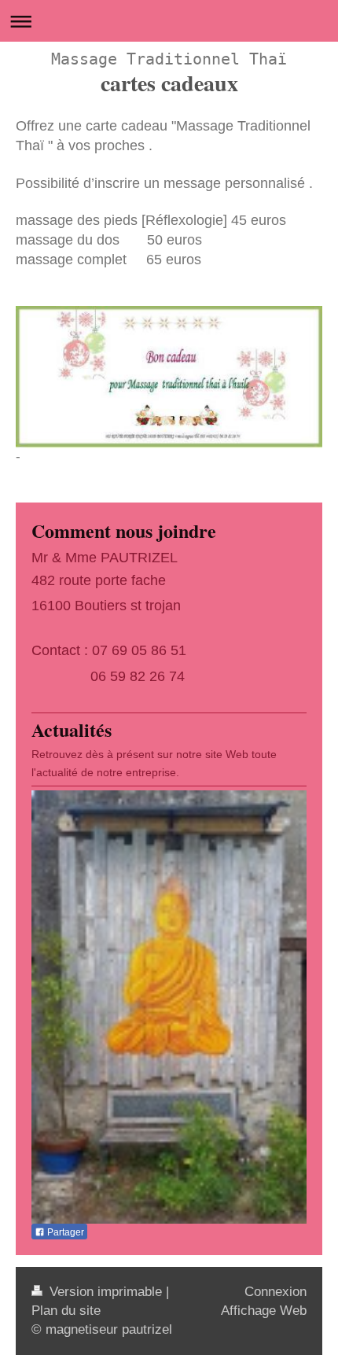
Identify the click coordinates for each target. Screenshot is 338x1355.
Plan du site (66, 1310)
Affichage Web (264, 1310)
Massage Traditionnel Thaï (169, 59)
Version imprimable (106, 1291)
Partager (64, 1232)
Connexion (275, 1291)
